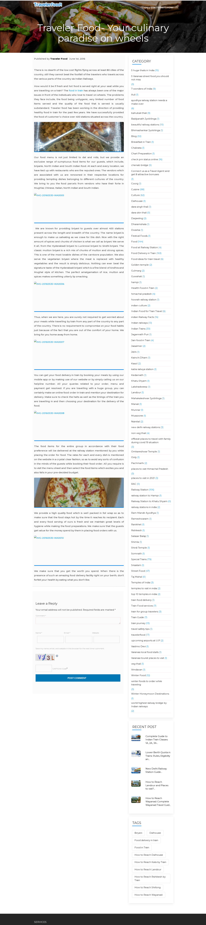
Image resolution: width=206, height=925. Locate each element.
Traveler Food (58, 58)
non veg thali (138, 433)
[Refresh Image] (57, 655)
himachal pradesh (141, 293)
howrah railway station (143, 299)
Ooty (134, 457)
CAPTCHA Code (59, 669)
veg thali (136, 663)
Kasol (134, 363)
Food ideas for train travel (145, 259)
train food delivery (141, 600)
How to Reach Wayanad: (149, 894)
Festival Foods (139, 235)
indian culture (139, 305)
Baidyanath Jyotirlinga (143, 118)
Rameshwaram (140, 518)
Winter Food (138, 675)
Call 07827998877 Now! (158, 7)
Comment (41, 616)
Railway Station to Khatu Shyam (149, 501)
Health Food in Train (142, 288)
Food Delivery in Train (143, 253)
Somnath (136, 553)
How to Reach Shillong (148, 887)
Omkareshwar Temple (144, 451)
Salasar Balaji (138, 536)
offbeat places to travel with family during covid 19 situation (151, 440)
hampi (135, 282)
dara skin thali (139, 212)
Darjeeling (137, 218)
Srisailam (136, 565)
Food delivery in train (146, 840)
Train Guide (137, 617)
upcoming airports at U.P (145, 640)
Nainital (135, 421)
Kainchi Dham (139, 357)
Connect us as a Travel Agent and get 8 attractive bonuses (150, 173)
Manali (135, 404)
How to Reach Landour (148, 869)
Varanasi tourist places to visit (147, 658)
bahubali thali (139, 113)
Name (39, 633)
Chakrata (136, 147)
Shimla (135, 542)
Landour (136, 392)
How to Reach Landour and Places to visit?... (157, 785)
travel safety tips (140, 628)
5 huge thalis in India (142, 70)
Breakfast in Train (141, 141)
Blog (134, 136)
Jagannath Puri (140, 334)
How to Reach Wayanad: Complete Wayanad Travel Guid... (158, 801)
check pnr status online (144, 159)
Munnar (135, 409)
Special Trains (139, 559)
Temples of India (140, 582)
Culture (135, 195)
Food (134, 241)
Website (95, 633)
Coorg (134, 183)
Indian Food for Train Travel (146, 311)
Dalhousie (137, 201)
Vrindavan (136, 669)
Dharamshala (138, 224)
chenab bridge (139, 165)
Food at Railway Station (144, 247)
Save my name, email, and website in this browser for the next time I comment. (70, 648)
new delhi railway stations (145, 427)
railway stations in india (144, 507)
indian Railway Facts (142, 317)
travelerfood (138, 634)
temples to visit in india (144, 588)
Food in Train (142, 847)
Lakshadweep (139, 386)
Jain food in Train (140, 340)
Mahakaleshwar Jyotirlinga (146, 398)
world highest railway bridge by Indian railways (149, 704)
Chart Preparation (141, 153)
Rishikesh (136, 530)
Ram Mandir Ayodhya (143, 512)
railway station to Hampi (145, 495)
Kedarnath (137, 375)
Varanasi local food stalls (144, 652)
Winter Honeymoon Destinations (150, 693)
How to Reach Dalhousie (149, 854)
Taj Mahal (136, 576)
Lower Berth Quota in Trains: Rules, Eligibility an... (158, 756)
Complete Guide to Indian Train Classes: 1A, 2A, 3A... (157, 739)
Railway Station (139, 489)
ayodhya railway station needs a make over (149, 102)
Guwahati (136, 276)
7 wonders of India (141, 88)
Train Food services (142, 605)
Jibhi (133, 351)
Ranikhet (136, 524)
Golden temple (140, 264)
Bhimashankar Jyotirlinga (145, 130)
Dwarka (135, 229)
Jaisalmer (136, 346)
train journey (138, 623)
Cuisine (135, 189)
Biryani (138, 832)
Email (67, 633)
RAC (133, 483)
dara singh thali (139, 206)
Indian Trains (138, 328)
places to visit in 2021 (143, 478)
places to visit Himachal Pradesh (149, 468)
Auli (133, 94)
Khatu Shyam (139, 380)
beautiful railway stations (145, 124)
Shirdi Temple (139, 547)
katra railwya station (142, 369)
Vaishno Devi (138, 646)
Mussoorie (137, 415)
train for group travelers (144, 611)
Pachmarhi (137, 463)
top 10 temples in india (144, 594)
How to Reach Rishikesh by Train (150, 878)
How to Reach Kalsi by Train (150, 862)
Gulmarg (136, 270)
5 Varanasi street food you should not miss (150, 78)
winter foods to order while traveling (146, 683)
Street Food (138, 570)
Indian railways (139, 322)
